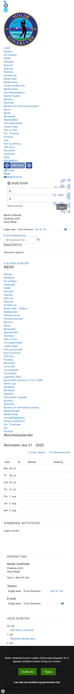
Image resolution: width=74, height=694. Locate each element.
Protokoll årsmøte (13, 318)
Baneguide (9, 116)
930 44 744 (40, 229)
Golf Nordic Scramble (22, 630)
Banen (7, 109)
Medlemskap (11, 82)
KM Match (9, 390)
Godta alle (27, 671)
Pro (6, 428)
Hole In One (10, 130)
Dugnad (8, 65)
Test (6, 140)
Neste (41, 452)
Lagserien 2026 (12, 376)
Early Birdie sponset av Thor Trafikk (23, 380)
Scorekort (9, 335)
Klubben (8, 51)
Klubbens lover (12, 315)
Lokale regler (11, 126)
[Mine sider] (5, 1)
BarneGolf (9, 150)
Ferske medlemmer (14, 85)
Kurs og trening (12, 143)
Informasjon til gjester (15, 397)
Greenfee (9, 102)
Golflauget (9, 284)
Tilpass (48, 671)
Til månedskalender (59, 452)
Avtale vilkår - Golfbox (16, 308)
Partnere (8, 72)
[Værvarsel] (6, 10)
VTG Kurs (9, 147)
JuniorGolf (9, 153)
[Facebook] (6, 5)
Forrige (32, 452)
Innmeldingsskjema (14, 92)
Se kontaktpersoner (16, 235)
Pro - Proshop (11, 133)
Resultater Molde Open (23, 638)
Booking (8, 99)
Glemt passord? (15, 205)
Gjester (8, 393)
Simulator (9, 61)
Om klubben (10, 54)
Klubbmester (11, 311)
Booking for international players (21, 106)
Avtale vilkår (10, 78)
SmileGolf (9, 387)
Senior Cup (10, 383)
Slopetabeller (11, 119)
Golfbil (7, 58)
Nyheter (8, 274)
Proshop (8, 136)
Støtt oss (8, 68)
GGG (6, 157)
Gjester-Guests (12, 95)
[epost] (65, 229)
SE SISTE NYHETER (17, 263)
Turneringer (10, 369)
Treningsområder (13, 123)
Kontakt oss (10, 75)
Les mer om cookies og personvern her (37, 682)
